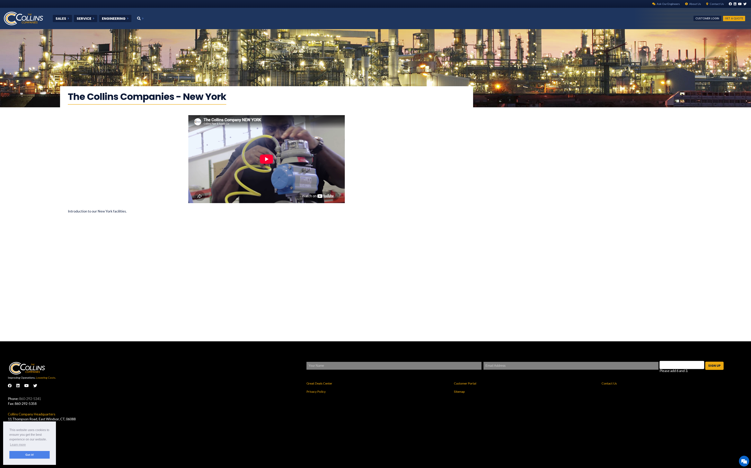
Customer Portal (465, 383)
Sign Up (714, 366)
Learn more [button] (18, 444)
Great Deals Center (319, 383)
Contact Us (609, 383)
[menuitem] (62, 18)
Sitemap (459, 391)
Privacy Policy (316, 391)
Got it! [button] (29, 454)
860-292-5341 (30, 399)
